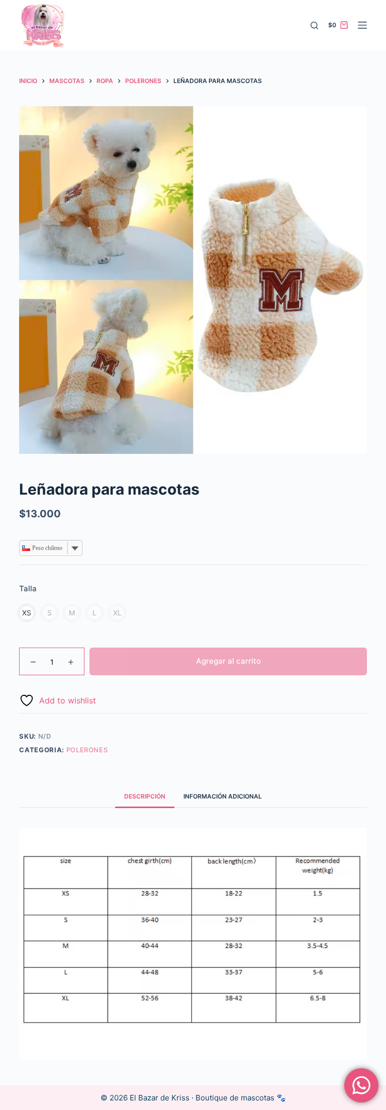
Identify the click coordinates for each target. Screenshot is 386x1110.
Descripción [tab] (144, 796)
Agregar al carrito (228, 661)
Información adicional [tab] (222, 796)
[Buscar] (314, 25)
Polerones (87, 750)
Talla (28, 588)
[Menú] (362, 25)
